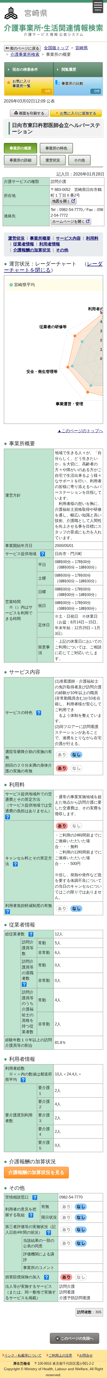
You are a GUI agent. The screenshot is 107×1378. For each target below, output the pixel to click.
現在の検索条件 (25, 69)
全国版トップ (56, 48)
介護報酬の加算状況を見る (36, 1172)
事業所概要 (40, 238)
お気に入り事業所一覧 (31, 86)
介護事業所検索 (24, 54)
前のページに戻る (24, 48)
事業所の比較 (81, 87)
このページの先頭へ (76, 1338)
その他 (79, 160)
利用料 (92, 238)
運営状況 (52, 160)
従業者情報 (23, 244)
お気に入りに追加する (77, 113)
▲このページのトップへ (80, 431)
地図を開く (61, 201)
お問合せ (86, 1355)
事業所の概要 (20, 148)
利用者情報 (49, 244)
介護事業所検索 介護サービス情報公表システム (53, 30)
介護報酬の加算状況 (32, 250)
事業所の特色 (56, 148)
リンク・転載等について (23, 1355)
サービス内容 (68, 238)
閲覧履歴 (69, 69)
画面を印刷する (31, 113)
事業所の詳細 (20, 160)
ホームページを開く (69, 221)
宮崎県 (81, 48)
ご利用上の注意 (60, 1355)
